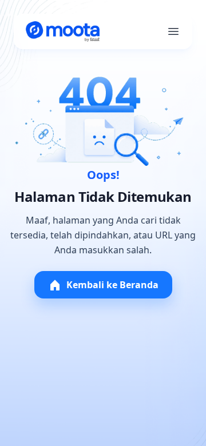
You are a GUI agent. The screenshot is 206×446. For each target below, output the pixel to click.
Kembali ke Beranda (112, 284)
